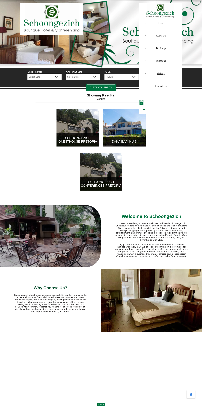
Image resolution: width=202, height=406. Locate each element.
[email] (179, 100)
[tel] (178, 100)
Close (101, 404)
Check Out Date (74, 71)
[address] (180, 100)
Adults (108, 72)
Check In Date (35, 71)
